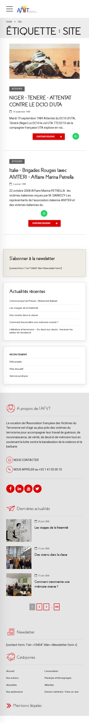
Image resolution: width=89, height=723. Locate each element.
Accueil (10, 671)
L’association (51, 671)
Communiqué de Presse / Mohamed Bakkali (33, 300)
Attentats (17, 88)
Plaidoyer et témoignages (57, 677)
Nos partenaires (14, 691)
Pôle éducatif (16, 368)
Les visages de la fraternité (24, 307)
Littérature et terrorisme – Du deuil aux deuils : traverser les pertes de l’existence (41, 331)
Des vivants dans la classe (24, 315)
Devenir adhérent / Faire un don (61, 691)
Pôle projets (16, 361)
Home (9, 21)
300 (57, 606)
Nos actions (12, 677)
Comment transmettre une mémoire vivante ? (34, 322)
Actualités (11, 684)
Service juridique (19, 376)
